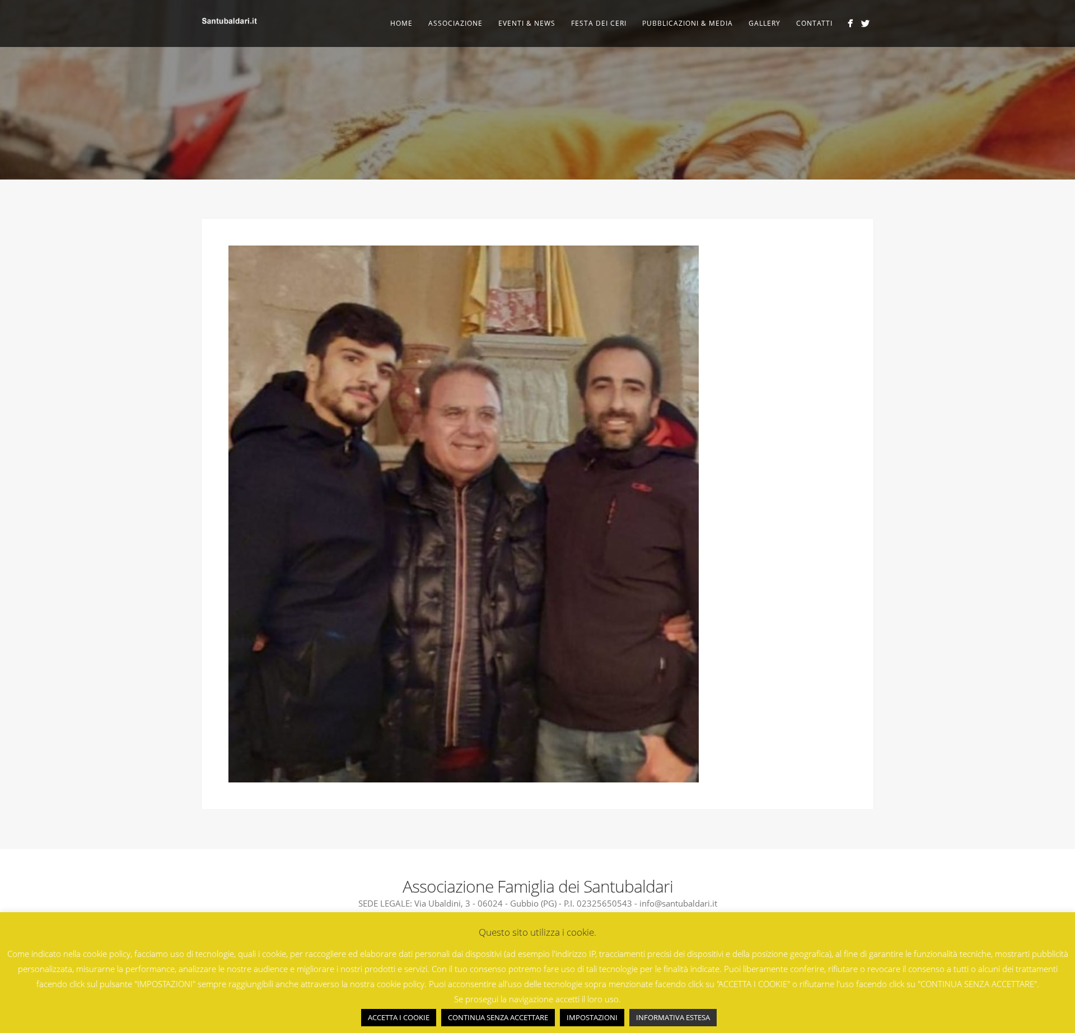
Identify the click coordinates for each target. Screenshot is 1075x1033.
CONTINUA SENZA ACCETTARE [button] (498, 1017)
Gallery (764, 23)
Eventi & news (526, 23)
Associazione (455, 23)
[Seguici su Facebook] (850, 23)
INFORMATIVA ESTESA (673, 1017)
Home (401, 23)
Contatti (814, 23)
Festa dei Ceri (599, 23)
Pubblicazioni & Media (687, 23)
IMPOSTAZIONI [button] (592, 1017)
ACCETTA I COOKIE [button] (398, 1017)
